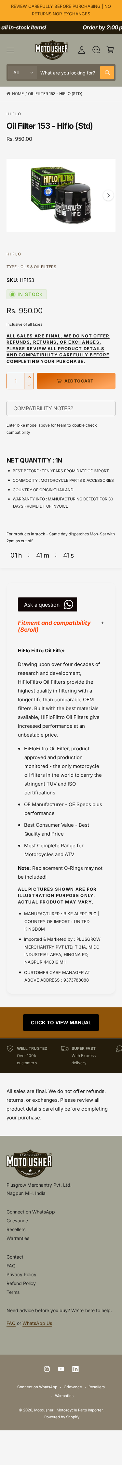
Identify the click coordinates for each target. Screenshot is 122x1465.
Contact (15, 1257)
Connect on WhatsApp (31, 1211)
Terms (13, 1292)
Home (18, 93)
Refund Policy (21, 1283)
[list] (61, 1055)
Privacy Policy (21, 1274)
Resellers (16, 1229)
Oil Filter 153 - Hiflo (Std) (55, 93)
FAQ (11, 1265)
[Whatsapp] (96, 49)
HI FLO (14, 114)
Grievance (17, 1220)
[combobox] (77, 72)
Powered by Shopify (61, 1417)
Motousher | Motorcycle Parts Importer (68, 1410)
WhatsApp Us (37, 1323)
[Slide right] (108, 195)
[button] (10, 49)
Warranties (18, 1238)
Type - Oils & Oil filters (31, 266)
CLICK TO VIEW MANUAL (61, 1022)
